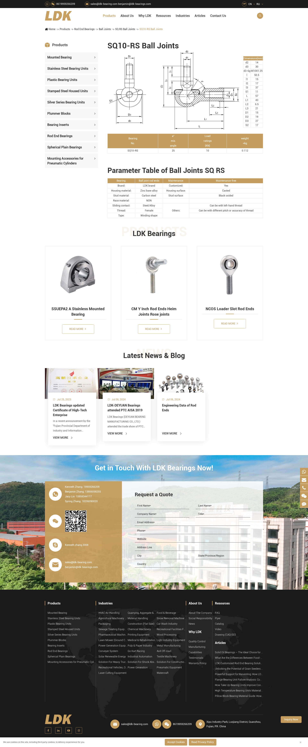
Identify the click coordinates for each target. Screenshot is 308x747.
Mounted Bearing (59, 57)
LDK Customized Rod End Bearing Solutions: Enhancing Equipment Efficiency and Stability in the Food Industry (239, 663)
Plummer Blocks (58, 113)
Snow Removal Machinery (171, 618)
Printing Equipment (138, 634)
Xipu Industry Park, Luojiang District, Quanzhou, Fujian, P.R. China (233, 724)
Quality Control (197, 641)
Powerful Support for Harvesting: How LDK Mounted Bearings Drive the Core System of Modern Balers (239, 674)
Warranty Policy (197, 663)
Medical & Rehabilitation (141, 640)
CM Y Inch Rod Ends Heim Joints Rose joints (153, 312)
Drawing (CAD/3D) (225, 634)
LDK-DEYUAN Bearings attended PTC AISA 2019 (124, 407)
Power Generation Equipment (113, 645)
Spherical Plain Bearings (64, 147)
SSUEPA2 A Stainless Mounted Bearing (78, 312)
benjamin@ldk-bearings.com (134, 3)
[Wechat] (304, 496)
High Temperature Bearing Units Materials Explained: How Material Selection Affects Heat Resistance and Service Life (239, 690)
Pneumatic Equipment (169, 667)
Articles (200, 16)
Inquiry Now (291, 719)
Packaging (104, 623)
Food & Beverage (166, 612)
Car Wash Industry (167, 623)
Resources (163, 16)
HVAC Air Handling (109, 612)
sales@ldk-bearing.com (103, 3)
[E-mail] (304, 480)
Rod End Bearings (84, 29)
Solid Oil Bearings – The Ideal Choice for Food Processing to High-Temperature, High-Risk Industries (239, 652)
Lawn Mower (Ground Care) (113, 640)
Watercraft (162, 672)
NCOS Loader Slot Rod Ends (230, 309)
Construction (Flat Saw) (141, 623)
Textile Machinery (167, 656)
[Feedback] (304, 504)
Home (52, 29)
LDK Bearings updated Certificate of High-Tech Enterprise (70, 410)
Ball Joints (105, 29)
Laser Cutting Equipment (112, 672)
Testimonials (196, 657)
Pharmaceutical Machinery (113, 634)
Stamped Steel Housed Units (67, 91)
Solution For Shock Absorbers (142, 662)
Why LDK (144, 16)
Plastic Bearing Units (62, 80)
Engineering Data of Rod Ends (179, 407)
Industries (183, 16)
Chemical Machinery (139, 629)
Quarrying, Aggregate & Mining (142, 612)
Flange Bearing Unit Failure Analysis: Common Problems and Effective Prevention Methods (239, 679)
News (192, 623)
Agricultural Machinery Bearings (113, 618)
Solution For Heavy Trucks (113, 662)
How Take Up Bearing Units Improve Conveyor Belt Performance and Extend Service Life (239, 685)
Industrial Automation (140, 656)
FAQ (217, 612)
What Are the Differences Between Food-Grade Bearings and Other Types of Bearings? (239, 657)
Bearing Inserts (58, 125)
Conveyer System (108, 651)
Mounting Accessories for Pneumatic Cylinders (65, 161)
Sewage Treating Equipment (113, 629)
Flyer (217, 618)
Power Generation (138, 667)
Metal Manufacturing (168, 645)
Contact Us (218, 16)
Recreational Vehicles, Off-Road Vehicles (113, 667)
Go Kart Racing (136, 651)
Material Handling (138, 618)
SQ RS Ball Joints (125, 29)
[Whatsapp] (304, 472)
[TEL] (304, 488)
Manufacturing (197, 646)
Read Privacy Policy (202, 742)
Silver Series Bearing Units (66, 102)
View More (63, 437)
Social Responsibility (200, 618)
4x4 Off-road (164, 651)
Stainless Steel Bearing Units (67, 68)
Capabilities (195, 652)
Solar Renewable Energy (112, 656)
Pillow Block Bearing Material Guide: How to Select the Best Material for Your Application (239, 696)
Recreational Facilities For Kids (171, 629)
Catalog (219, 623)
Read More (76, 329)
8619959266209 (65, 3)
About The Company (200, 612)
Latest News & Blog (154, 355)
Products (109, 16)
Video (218, 629)
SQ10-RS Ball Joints (151, 29)
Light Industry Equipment (171, 640)
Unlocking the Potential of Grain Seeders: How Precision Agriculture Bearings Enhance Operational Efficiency (239, 668)
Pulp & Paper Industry (140, 645)
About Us (127, 16)
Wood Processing (166, 634)
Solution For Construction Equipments (171, 662)
